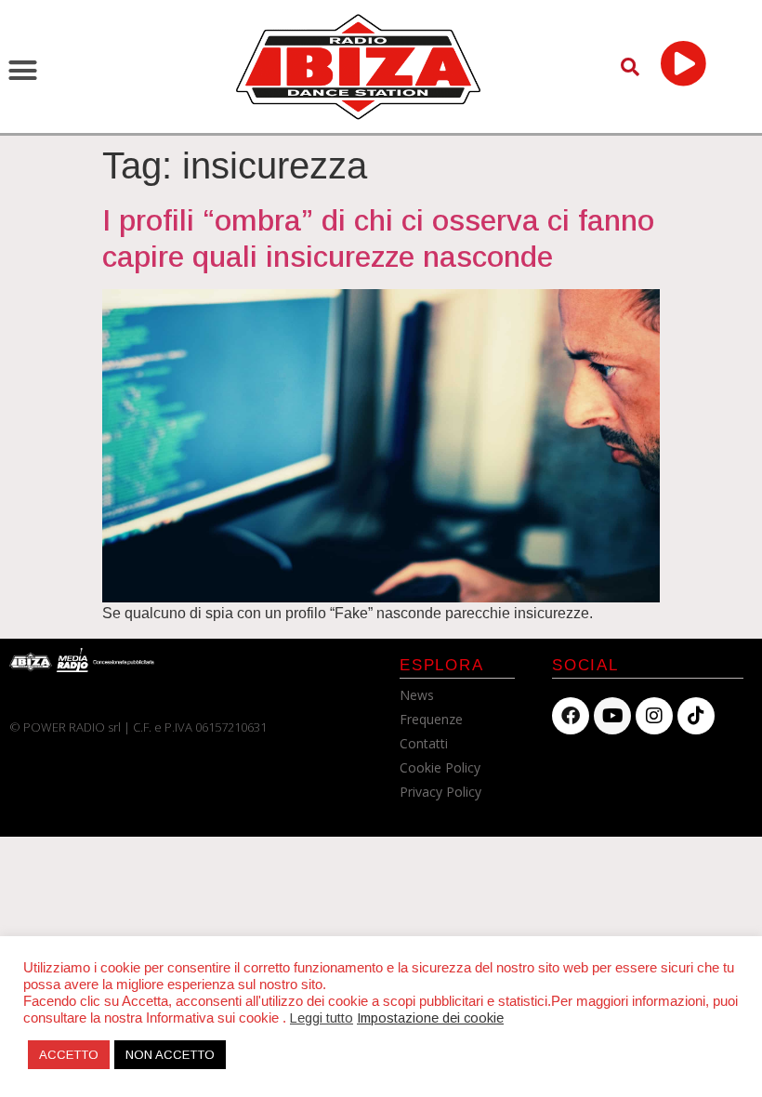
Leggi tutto (321, 1018)
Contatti (424, 743)
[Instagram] (654, 715)
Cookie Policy (440, 767)
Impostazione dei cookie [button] (430, 1018)
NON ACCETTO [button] (170, 1055)
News (417, 695)
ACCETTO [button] (69, 1055)
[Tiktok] (696, 715)
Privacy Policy (440, 791)
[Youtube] (612, 715)
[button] (23, 70)
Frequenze (431, 719)
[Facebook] (570, 715)
